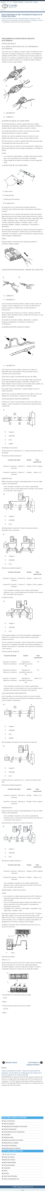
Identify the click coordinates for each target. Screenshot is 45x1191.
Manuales (3, 2)
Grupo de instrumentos (9, 1129)
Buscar (36, 2)
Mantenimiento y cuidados (10, 1143)
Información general (23, 18)
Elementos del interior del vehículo (13, 1140)
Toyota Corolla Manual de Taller (9, 18)
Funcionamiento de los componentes (13, 1132)
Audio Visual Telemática (10, 1176)
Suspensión (6, 1168)
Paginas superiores (18, 2)
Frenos (5, 1170)
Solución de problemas (10, 1145)
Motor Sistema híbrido (9, 1162)
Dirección (6, 1173)
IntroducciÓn (32, 18)
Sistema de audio (8, 1137)
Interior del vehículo (9, 1157)
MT (11, 2)
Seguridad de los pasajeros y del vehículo (15, 1126)
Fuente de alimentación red (11, 1179)
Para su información (9, 1121)
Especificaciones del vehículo (11, 1148)
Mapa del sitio (28, 2)
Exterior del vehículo (9, 1160)
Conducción (6, 1134)
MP (8, 2)
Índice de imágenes (9, 1123)
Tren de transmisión (9, 1165)
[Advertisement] (22, 29)
